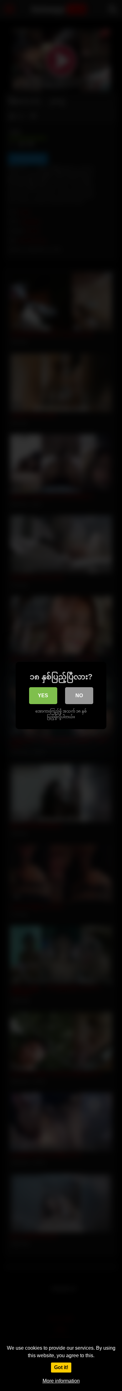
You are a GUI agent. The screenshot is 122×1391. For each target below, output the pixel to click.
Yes (43, 695)
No (79, 695)
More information (61, 1380)
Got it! (61, 1367)
